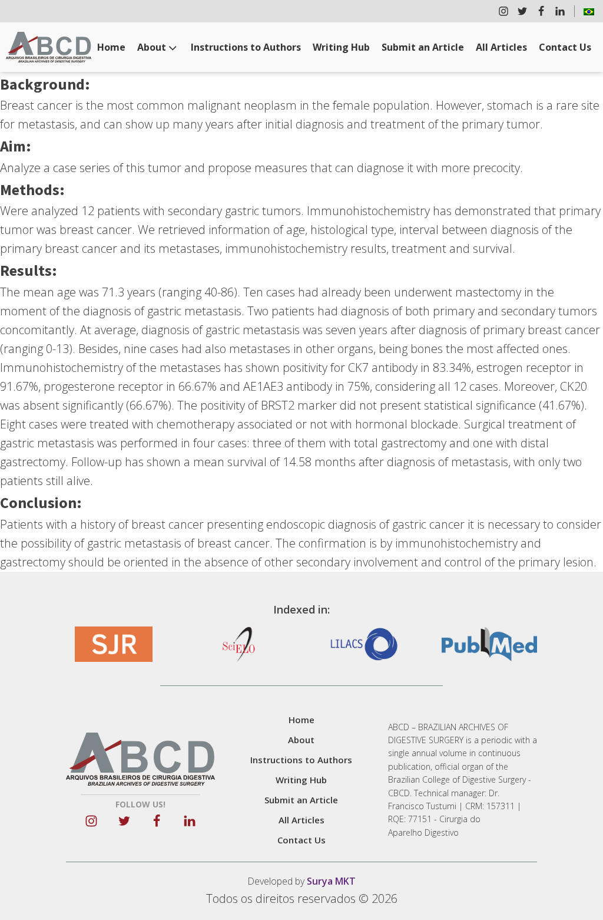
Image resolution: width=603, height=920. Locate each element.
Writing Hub (341, 47)
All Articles (501, 47)
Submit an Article (423, 47)
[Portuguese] (589, 11)
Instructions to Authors (246, 47)
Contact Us (565, 47)
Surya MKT (331, 881)
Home (111, 47)
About (151, 47)
